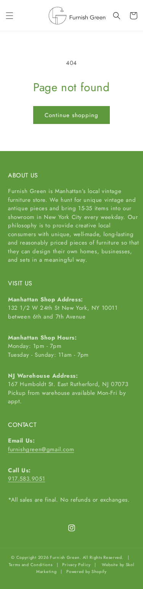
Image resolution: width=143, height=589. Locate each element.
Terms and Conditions (31, 565)
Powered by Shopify (86, 571)
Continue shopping (71, 115)
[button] (9, 15)
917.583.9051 (26, 479)
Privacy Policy (76, 565)
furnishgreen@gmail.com (41, 449)
